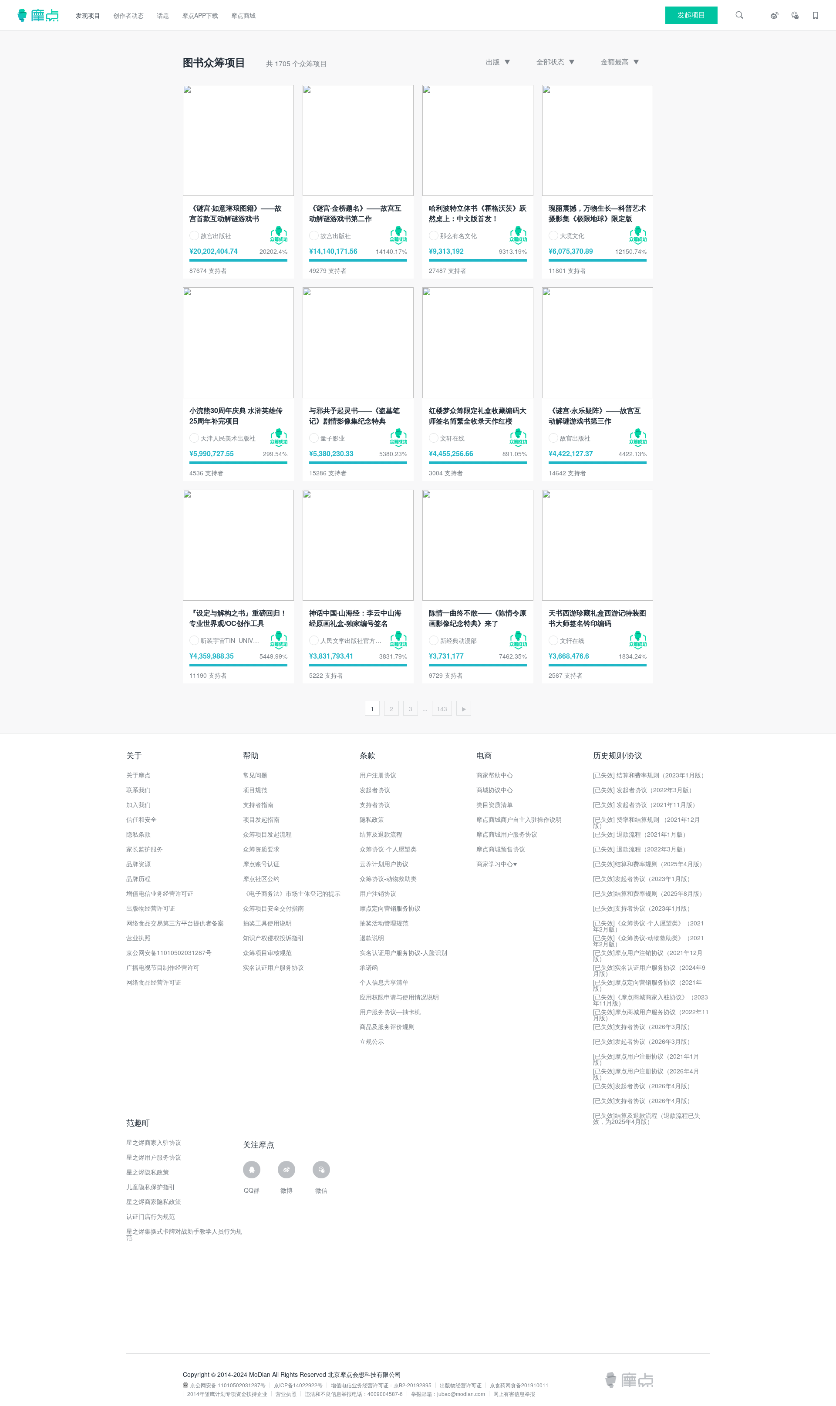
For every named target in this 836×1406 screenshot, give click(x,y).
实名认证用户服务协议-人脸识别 (403, 952)
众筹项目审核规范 (267, 952)
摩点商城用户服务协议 (506, 834)
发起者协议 (375, 789)
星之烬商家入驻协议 (153, 1142)
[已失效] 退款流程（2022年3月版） (641, 848)
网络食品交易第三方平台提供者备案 (175, 922)
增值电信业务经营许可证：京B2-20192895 (381, 1385)
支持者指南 (258, 804)
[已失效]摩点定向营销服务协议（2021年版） (647, 985)
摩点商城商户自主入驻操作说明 (519, 819)
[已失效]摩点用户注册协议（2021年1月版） (646, 1059)
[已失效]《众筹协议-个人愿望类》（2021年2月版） (648, 925)
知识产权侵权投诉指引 (273, 937)
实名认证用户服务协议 (273, 967)
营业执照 (138, 937)
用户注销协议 (378, 893)
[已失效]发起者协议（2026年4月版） (643, 1085)
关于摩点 (138, 774)
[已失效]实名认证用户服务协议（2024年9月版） (649, 970)
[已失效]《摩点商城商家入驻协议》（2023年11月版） (650, 999)
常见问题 (255, 774)
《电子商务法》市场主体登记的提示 (291, 893)
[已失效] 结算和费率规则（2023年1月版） (650, 774)
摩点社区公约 (261, 878)
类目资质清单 (494, 804)
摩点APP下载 (200, 15)
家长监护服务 (144, 848)
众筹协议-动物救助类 (388, 878)
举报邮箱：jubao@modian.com (448, 1393)
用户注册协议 (378, 774)
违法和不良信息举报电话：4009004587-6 (354, 1393)
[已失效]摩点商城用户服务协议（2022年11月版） (651, 1014)
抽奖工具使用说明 (267, 922)
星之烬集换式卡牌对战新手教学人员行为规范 (184, 1234)
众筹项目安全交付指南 (273, 908)
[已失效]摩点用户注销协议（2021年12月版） (648, 955)
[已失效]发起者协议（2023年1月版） (643, 878)
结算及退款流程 (381, 834)
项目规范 (255, 789)
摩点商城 (243, 15)
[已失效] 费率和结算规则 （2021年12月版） (646, 822)
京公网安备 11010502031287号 (228, 1385)
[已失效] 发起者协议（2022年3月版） (644, 789)
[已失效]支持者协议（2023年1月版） (643, 908)
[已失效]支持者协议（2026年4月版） (643, 1100)
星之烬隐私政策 (147, 1171)
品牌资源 (138, 863)
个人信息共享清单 (384, 982)
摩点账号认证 (261, 863)
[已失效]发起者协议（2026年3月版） (643, 1041)
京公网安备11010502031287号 (169, 952)
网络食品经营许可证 (153, 982)
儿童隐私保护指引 (150, 1186)
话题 (163, 15)
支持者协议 (375, 804)
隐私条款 (138, 834)
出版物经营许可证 (150, 908)
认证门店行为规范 (150, 1216)
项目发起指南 (261, 819)
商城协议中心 (494, 789)
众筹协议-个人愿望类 (388, 848)
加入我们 (138, 804)
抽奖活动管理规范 (384, 922)
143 (442, 708)
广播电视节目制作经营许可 (162, 967)
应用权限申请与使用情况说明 (399, 996)
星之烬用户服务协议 (153, 1157)
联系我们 (138, 789)
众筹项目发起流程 (267, 834)
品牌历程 (138, 878)
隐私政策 (372, 819)
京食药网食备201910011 (519, 1385)
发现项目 (88, 15)
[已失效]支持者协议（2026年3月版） (643, 1026)
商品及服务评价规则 (387, 1026)
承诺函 (369, 967)
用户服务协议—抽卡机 (390, 1011)
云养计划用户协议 (384, 863)
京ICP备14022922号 (298, 1385)
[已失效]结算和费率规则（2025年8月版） (649, 893)
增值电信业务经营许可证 (159, 893)
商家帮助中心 (494, 774)
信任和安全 (141, 819)
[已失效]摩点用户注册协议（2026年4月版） (646, 1073)
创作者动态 (128, 15)
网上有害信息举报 (514, 1393)
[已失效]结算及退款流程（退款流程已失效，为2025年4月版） (646, 1118)
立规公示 (372, 1041)
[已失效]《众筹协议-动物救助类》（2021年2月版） (648, 940)
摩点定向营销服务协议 (390, 908)
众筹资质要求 (261, 848)
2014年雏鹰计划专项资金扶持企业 (227, 1393)
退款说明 (372, 937)
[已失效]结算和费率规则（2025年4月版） (649, 863)
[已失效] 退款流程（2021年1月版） (641, 834)
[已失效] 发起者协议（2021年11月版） (645, 804)
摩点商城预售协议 (500, 848)
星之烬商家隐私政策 (153, 1201)
